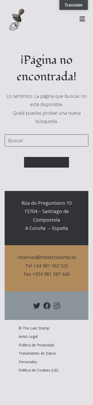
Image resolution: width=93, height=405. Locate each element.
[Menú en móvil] (82, 19)
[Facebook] (47, 305)
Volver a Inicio (47, 162)
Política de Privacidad (36, 344)
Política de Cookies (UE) (38, 370)
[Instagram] (57, 305)
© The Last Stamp (34, 328)
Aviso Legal (28, 336)
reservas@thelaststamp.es (46, 257)
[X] (36, 305)
